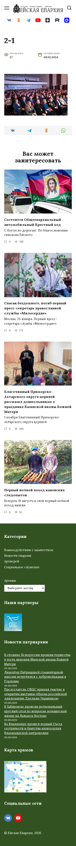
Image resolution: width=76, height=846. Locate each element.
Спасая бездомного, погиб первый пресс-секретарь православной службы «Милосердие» (35, 308)
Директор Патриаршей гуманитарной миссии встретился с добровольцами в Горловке (35, 676)
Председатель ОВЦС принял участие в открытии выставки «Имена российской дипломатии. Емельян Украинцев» (35, 694)
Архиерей (11, 561)
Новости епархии (17, 556)
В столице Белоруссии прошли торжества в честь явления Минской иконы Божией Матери (37, 659)
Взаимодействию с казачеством (28, 550)
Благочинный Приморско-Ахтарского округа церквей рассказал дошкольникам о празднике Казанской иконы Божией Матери (37, 401)
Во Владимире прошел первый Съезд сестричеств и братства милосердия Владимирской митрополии (33, 728)
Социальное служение (22, 567)
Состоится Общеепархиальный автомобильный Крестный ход (32, 221)
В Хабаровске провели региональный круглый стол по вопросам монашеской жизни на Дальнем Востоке (35, 711)
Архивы (10, 580)
